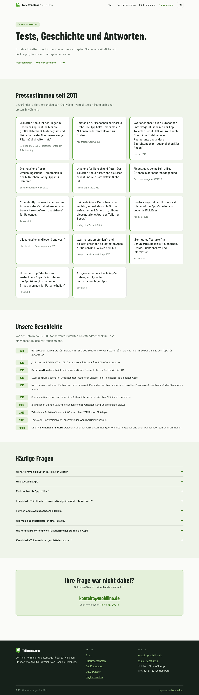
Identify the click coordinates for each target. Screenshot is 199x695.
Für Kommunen (147, 4)
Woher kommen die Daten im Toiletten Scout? (42, 471)
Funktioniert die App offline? (32, 491)
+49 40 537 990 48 (109, 604)
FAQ (62, 62)
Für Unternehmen (126, 4)
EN (180, 4)
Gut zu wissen (166, 4)
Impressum (164, 690)
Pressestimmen (24, 62)
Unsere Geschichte (46, 62)
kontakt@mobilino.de (99, 598)
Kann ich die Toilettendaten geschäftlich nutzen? (44, 540)
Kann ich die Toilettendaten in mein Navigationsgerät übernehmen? (54, 501)
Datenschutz (177, 690)
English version (94, 677)
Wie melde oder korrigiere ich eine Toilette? (40, 520)
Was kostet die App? (28, 481)
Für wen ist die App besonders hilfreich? (39, 510)
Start (110, 4)
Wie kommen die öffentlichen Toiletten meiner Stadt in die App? (52, 530)
